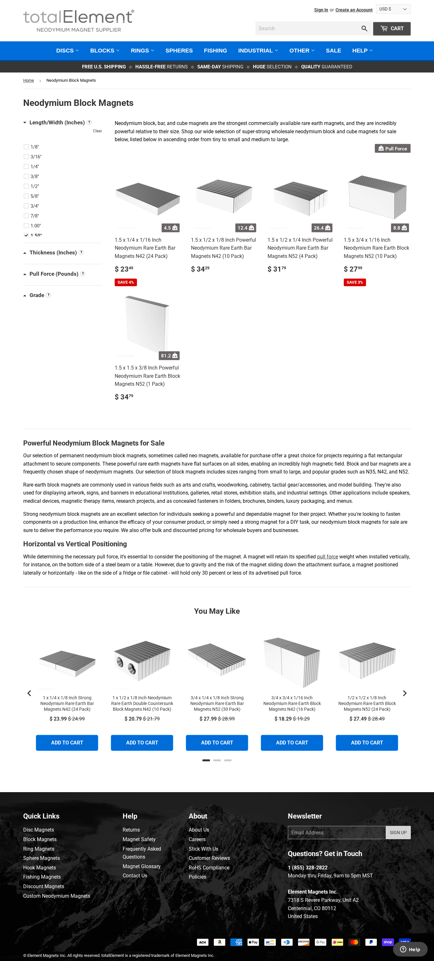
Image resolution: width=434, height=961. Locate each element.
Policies (197, 877)
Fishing (215, 50)
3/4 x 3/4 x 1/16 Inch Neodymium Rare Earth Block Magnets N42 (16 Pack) (292, 703)
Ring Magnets (38, 849)
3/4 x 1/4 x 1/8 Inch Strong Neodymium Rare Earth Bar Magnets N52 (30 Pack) (217, 703)
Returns (131, 830)
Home (28, 80)
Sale (333, 50)
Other (300, 50)
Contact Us (135, 876)
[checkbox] (64, 147)
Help (360, 50)
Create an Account (354, 9)
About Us (199, 830)
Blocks (103, 50)
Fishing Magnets (42, 877)
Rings (141, 50)
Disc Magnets (38, 830)
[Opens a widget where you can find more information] (410, 950)
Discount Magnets (43, 886)
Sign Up (398, 832)
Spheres (179, 50)
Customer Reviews (209, 858)
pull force (327, 557)
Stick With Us (203, 849)
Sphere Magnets (41, 858)
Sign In (321, 9)
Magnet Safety (139, 839)
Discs (65, 50)
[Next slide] (404, 693)
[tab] (206, 760)
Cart (397, 28)
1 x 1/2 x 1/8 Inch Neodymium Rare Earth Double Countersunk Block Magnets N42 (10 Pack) (142, 703)
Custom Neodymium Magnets (56, 896)
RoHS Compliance (209, 868)
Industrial (256, 50)
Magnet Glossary (142, 866)
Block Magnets (40, 839)
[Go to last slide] (29, 693)
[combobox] (313, 28)
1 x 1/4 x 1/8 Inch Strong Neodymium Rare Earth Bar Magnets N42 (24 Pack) (67, 703)
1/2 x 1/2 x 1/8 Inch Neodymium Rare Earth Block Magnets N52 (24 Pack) (367, 703)
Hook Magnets (39, 868)
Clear (97, 131)
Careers (197, 839)
